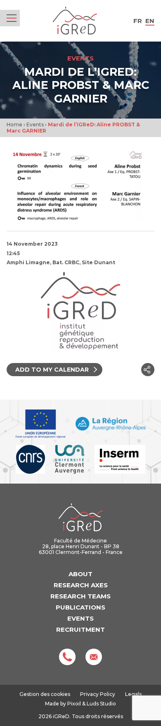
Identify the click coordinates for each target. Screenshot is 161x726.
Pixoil (74, 703)
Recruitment (80, 629)
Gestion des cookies (44, 694)
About (80, 574)
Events (35, 124)
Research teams (80, 596)
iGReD (75, 21)
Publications (80, 607)
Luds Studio (101, 703)
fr (137, 21)
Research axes (81, 585)
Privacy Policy (97, 694)
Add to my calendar (52, 369)
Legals (133, 694)
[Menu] (12, 18)
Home (14, 124)
